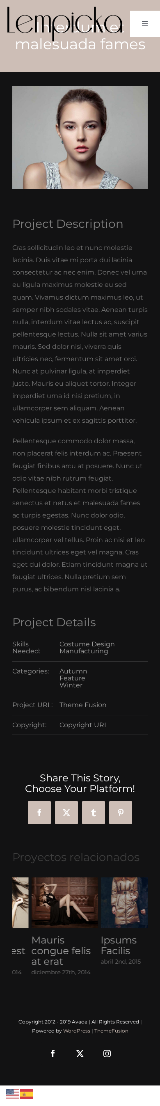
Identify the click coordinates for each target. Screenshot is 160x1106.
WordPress (76, 1031)
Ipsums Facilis (100, 945)
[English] (13, 1093)
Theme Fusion (83, 705)
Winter (70, 685)
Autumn (73, 671)
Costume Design (87, 644)
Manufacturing (83, 651)
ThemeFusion (111, 1031)
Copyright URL (83, 725)
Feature (72, 678)
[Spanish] (27, 1093)
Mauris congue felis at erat (42, 950)
